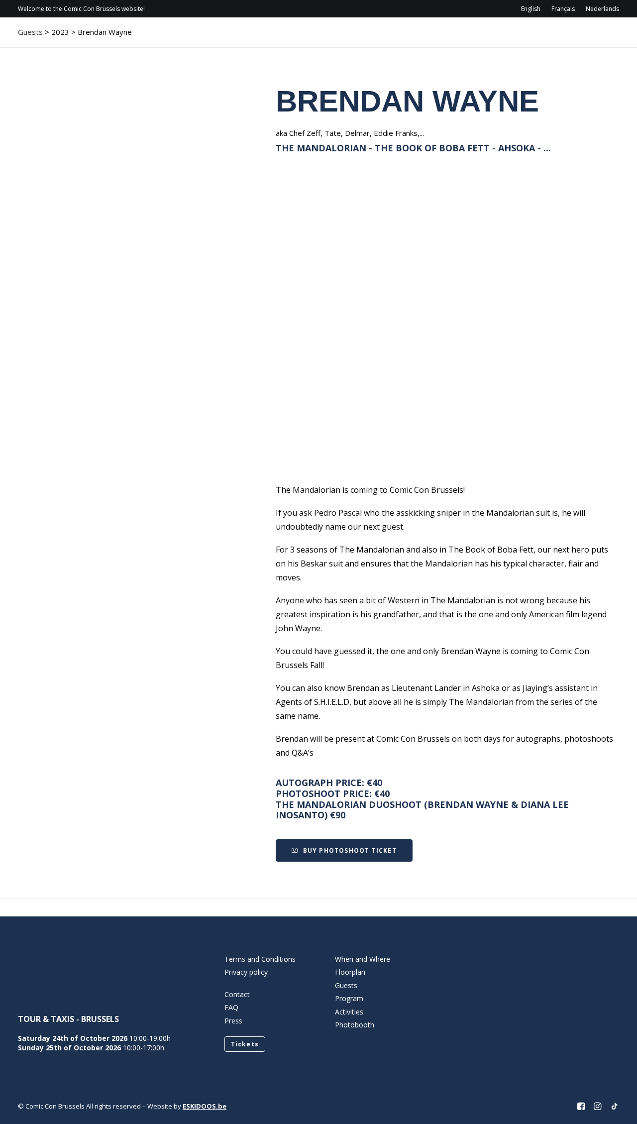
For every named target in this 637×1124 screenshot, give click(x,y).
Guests (413, 37)
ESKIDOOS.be (204, 1106)
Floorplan (350, 972)
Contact (527, 37)
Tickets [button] (245, 1044)
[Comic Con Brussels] (73, 37)
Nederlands (602, 8)
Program (364, 37)
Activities (464, 37)
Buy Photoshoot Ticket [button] (350, 850)
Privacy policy (246, 972)
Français (563, 8)
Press (233, 1020)
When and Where (362, 959)
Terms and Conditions (260, 959)
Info (312, 37)
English (530, 8)
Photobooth (354, 1024)
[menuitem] (533, 8)
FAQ (231, 1007)
